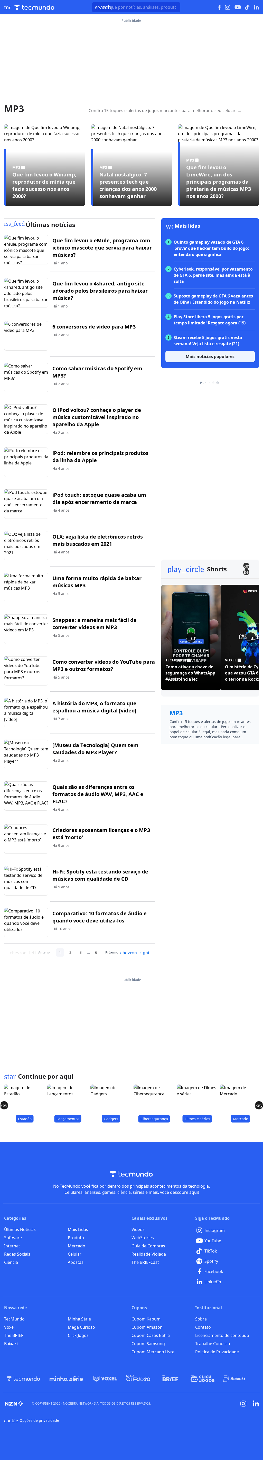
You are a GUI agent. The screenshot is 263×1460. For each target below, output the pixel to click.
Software (13, 1237)
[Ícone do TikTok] (247, 7)
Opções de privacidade (31, 1420)
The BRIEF (13, 1335)
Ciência (11, 1262)
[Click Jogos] (202, 1379)
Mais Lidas (78, 1229)
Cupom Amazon (147, 1327)
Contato (203, 1327)
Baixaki (11, 1343)
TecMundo (14, 1319)
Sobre (201, 1319)
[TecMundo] (23, 1379)
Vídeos (138, 1229)
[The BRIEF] (170, 1379)
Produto (76, 1237)
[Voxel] (105, 1379)
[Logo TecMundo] (34, 7)
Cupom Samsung (148, 1343)
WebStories (143, 1237)
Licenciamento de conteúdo (222, 1335)
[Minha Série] (66, 1379)
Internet (12, 1246)
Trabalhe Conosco (212, 1343)
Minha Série (79, 1319)
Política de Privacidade (217, 1352)
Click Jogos (78, 1335)
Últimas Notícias (20, 1229)
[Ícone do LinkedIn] (256, 7)
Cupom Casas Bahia (151, 1335)
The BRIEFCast (145, 1262)
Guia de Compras (148, 1246)
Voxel (9, 1327)
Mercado (76, 1246)
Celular (74, 1254)
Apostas (75, 1262)
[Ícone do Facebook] (219, 7)
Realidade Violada (149, 1254)
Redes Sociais (17, 1254)
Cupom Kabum (146, 1319)
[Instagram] (243, 1404)
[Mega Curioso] (138, 1379)
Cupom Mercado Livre (153, 1352)
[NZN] (14, 1404)
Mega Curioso (81, 1327)
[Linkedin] (256, 1403)
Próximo (127, 952)
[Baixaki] (235, 1379)
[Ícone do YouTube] (237, 7)
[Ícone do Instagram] (227, 7)
